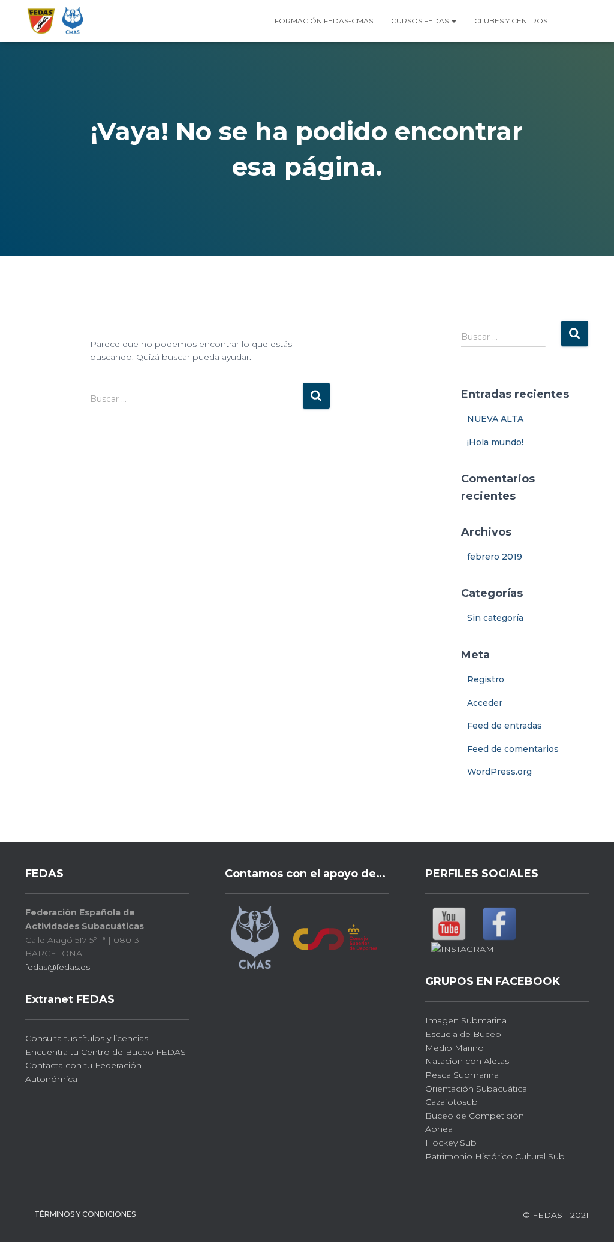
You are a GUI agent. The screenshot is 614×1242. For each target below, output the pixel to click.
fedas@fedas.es (57, 967)
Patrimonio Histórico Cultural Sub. (496, 1156)
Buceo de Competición (474, 1115)
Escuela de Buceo (463, 1034)
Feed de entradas (504, 725)
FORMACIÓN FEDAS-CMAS (324, 20)
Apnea (439, 1128)
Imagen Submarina (466, 1020)
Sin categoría (495, 617)
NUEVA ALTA (495, 418)
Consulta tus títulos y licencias (86, 1038)
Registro (485, 679)
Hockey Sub (451, 1142)
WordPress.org (499, 771)
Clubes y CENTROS (510, 20)
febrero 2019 (494, 556)
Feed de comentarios (513, 749)
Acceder (484, 702)
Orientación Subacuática (476, 1088)
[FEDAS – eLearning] (55, 21)
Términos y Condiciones (85, 1214)
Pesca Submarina (462, 1074)
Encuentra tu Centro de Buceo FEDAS (105, 1052)
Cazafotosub (451, 1101)
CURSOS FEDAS (420, 20)
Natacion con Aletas (467, 1061)
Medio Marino (454, 1047)
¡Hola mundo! (495, 442)
